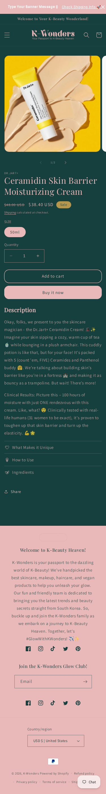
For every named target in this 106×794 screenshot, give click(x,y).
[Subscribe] (85, 681)
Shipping (10, 212)
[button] (7, 35)
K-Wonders (31, 773)
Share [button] (16, 491)
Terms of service (54, 782)
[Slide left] (40, 162)
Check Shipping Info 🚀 (81, 7)
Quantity (11, 244)
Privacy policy (26, 782)
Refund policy (84, 773)
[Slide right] (65, 162)
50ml (15, 232)
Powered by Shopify (54, 773)
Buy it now (53, 292)
